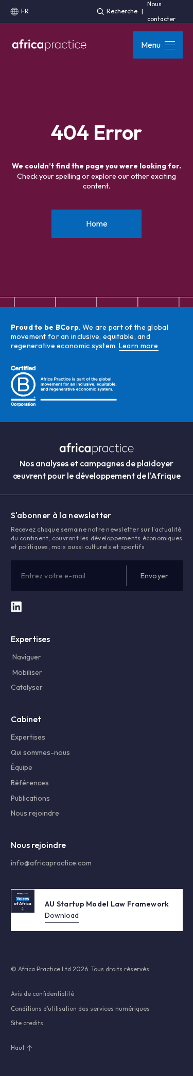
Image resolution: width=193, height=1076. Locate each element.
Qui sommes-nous (40, 752)
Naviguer (26, 657)
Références (30, 782)
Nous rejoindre (35, 813)
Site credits (27, 1023)
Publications (30, 798)
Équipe (21, 767)
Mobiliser (26, 672)
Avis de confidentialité (42, 993)
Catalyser (27, 687)
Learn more (139, 345)
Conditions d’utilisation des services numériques (80, 1008)
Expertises (28, 737)
